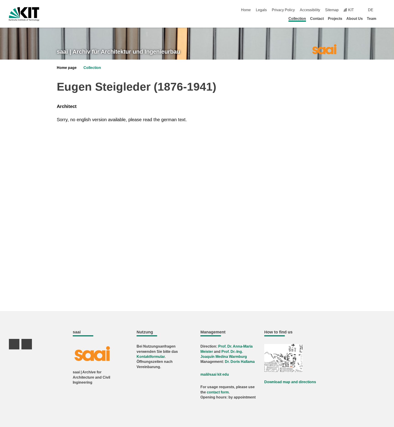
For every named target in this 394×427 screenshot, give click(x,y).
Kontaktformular (151, 357)
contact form (218, 392)
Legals (261, 10)
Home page (67, 68)
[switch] (383, 10)
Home (246, 10)
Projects (335, 19)
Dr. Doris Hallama (240, 362)
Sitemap (332, 10)
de (370, 10)
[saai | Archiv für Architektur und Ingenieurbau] (324, 49)
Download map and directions (290, 382)
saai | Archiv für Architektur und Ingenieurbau (118, 51)
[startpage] (383, 18)
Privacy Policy (283, 10)
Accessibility (310, 10)
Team (371, 19)
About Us (354, 19)
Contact (317, 19)
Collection (297, 19)
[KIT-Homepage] (24, 14)
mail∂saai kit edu (214, 374)
